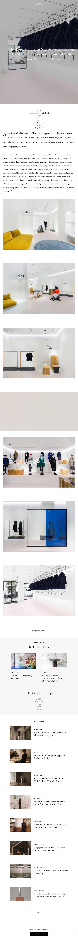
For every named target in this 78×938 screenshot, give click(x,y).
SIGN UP (39, 934)
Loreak (39, 137)
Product (39, 707)
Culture (40, 867)
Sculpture (39, 729)
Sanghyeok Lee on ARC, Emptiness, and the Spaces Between (50, 849)
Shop (16, 672)
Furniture (39, 702)
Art (34, 729)
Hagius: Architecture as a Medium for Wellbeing (51, 872)
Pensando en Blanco (35, 113)
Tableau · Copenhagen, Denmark (21, 677)
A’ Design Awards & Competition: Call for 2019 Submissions (52, 678)
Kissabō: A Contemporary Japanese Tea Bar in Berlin (49, 757)
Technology (39, 709)
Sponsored (39, 798)
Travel (13, 672)
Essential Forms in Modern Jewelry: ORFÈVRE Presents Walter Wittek (50, 895)
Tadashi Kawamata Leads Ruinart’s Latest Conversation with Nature (49, 803)
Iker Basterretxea (39, 123)
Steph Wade (39, 128)
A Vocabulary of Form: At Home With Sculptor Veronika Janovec (48, 780)
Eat (39, 752)
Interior (44, 43)
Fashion (39, 699)
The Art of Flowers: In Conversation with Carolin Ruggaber (50, 734)
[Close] (75, 929)
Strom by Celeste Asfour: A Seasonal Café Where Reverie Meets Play (50, 826)
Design (39, 43)
